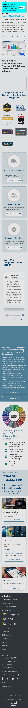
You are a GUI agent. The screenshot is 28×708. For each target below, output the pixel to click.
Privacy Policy (10, 10)
